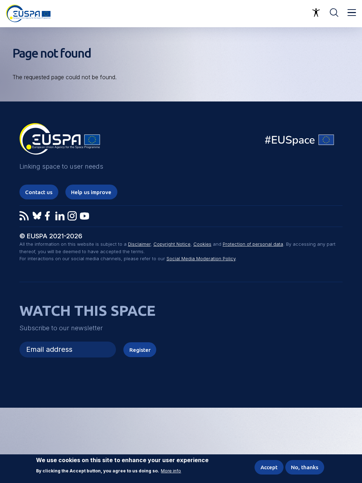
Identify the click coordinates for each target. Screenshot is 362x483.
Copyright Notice (172, 244)
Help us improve (91, 192)
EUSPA (59, 141)
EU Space (300, 141)
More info (171, 471)
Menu (352, 13)
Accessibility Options (316, 13)
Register (140, 350)
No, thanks (304, 467)
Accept (269, 467)
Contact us (38, 192)
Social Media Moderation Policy (201, 258)
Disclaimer (139, 244)
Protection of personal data (253, 244)
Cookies (202, 244)
